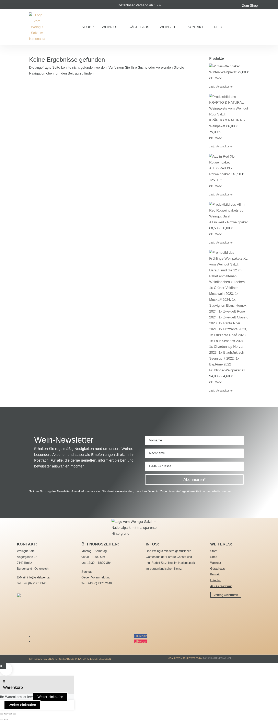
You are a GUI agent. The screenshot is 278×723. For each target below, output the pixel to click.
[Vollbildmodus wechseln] (6, 713)
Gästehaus (217, 568)
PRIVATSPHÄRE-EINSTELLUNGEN (93, 659)
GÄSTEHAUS (138, 27)
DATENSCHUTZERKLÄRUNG (59, 659)
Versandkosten (224, 86)
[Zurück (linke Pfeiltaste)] (1, 719)
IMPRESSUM (35, 659)
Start (213, 551)
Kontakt (215, 574)
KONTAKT (195, 27)
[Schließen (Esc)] (14, 713)
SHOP (86, 27)
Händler (215, 580)
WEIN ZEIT (168, 27)
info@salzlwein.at (38, 577)
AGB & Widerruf (221, 586)
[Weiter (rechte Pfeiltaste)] (6, 719)
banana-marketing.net (217, 658)
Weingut (215, 562)
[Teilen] (10, 713)
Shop (213, 556)
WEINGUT (110, 27)
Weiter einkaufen (50, 697)
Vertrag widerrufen (226, 594)
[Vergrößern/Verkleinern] (1, 713)
